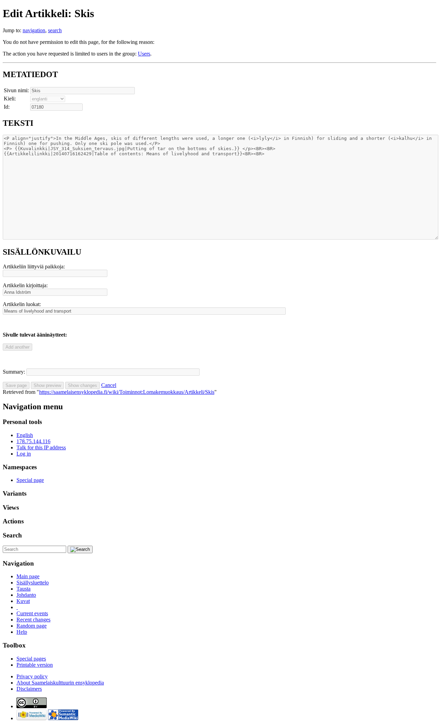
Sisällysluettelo (32, 582)
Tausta (23, 589)
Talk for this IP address (41, 447)
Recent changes (33, 619)
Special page (30, 480)
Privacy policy (32, 676)
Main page (27, 576)
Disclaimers (29, 689)
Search (12, 535)
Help (21, 632)
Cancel (108, 385)
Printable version (34, 665)
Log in (23, 454)
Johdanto (26, 595)
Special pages (31, 659)
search (55, 30)
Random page (31, 626)
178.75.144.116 (33, 441)
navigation (34, 30)
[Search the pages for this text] (80, 549)
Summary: (14, 372)
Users (144, 54)
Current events (32, 613)
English (24, 435)
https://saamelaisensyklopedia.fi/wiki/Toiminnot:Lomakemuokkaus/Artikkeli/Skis (126, 392)
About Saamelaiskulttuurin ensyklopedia (60, 683)
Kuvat (23, 601)
